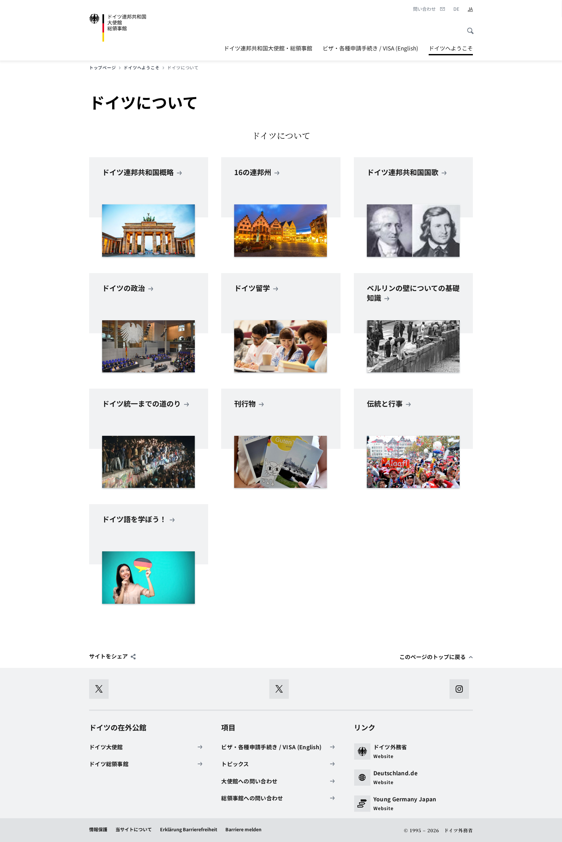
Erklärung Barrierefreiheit (188, 829)
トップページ (102, 68)
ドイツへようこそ (451, 48)
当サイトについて (133, 829)
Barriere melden (243, 829)
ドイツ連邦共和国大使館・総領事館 (268, 48)
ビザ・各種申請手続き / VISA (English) (370, 48)
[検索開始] (468, 27)
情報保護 (98, 829)
